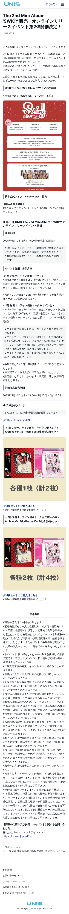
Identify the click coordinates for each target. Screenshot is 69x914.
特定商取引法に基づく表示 (16, 887)
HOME (6, 847)
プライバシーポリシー (14, 881)
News (17, 847)
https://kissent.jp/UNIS (19, 420)
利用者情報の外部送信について (18, 893)
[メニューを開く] (62, 4)
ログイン (51, 4)
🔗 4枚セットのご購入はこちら (20, 595)
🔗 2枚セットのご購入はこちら (20, 505)
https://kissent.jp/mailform (18, 836)
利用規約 (7, 869)
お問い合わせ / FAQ (12, 875)
